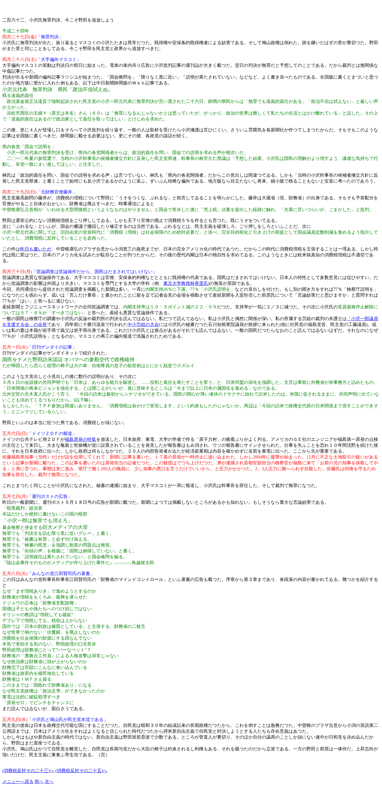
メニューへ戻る (18, 781)
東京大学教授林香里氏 (185, 283)
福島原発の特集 (80, 439)
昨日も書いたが (35, 249)
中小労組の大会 (143, 324)
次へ (49, 781)
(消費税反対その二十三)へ (28, 770)
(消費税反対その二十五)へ (81, 770)
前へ (39, 781)
